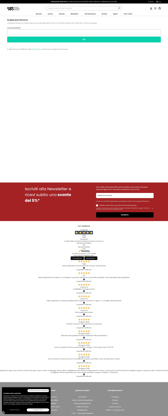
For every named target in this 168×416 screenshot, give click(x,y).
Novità (39, 14)
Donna (62, 14)
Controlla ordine (51, 400)
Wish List (155, 8)
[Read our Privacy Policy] (152, 208)
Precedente (77, 258)
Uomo (50, 14)
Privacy (115, 400)
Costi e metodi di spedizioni (82, 400)
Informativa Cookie (26, 404)
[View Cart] (159, 8)
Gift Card (128, 14)
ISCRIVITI (125, 215)
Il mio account (51, 397)
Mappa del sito (51, 410)
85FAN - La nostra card (115, 410)
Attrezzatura (90, 14)
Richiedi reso (82, 410)
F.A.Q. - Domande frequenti (82, 413)
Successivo (90, 258)
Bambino (74, 14)
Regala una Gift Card (51, 407)
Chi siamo (115, 397)
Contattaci (82, 397)
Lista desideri (51, 403)
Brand (104, 14)
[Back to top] (164, 411)
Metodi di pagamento (82, 403)
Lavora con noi (115, 407)
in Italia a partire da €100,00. (84, 1)
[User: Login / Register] (151, 8)
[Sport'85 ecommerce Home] (13, 8)
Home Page (35, 49)
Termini (115, 403)
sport (115, 14)
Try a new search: (14, 28)
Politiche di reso (82, 407)
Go (84, 39)
